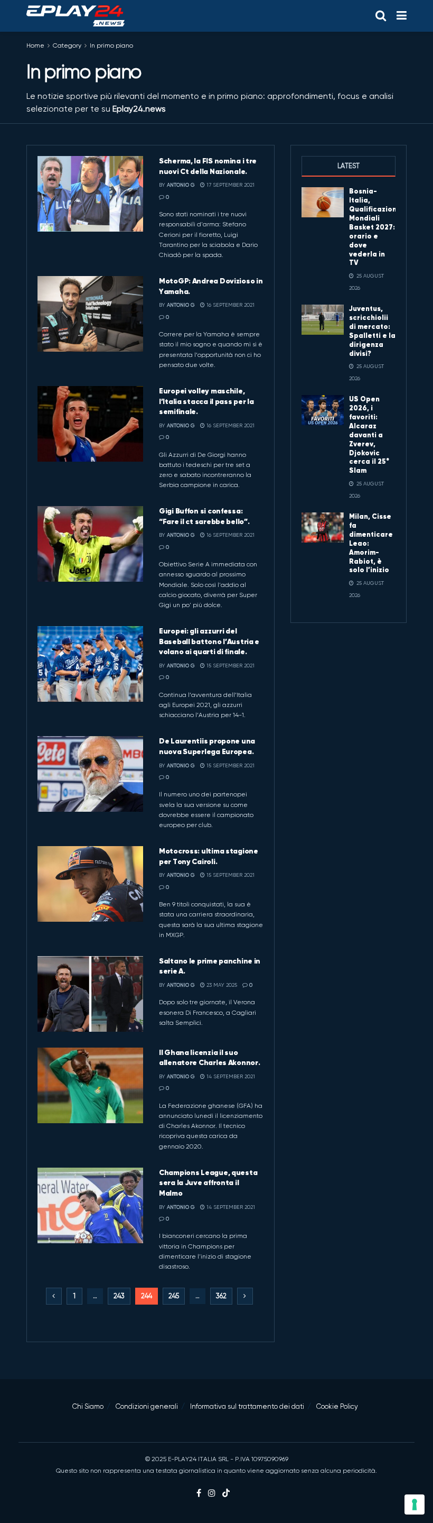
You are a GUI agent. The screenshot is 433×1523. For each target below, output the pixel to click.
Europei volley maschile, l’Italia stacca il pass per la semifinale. (206, 401)
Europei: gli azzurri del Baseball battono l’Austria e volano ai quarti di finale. (209, 641)
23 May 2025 (221, 985)
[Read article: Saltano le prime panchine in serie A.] (90, 994)
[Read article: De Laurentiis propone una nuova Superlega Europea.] (90, 774)
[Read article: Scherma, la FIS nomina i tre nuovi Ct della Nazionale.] (90, 194)
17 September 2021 (230, 185)
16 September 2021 (230, 305)
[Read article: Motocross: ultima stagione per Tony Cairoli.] (90, 884)
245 (173, 1296)
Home (35, 45)
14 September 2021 (230, 1076)
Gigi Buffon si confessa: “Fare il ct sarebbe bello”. (204, 516)
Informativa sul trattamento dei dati (247, 1406)
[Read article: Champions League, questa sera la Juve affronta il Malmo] (90, 1205)
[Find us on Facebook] (198, 1493)
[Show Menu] (402, 16)
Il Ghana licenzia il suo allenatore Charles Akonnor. (209, 1058)
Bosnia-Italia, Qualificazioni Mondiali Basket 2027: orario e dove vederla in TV (374, 227)
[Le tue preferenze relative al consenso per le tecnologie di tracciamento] (414, 1504)
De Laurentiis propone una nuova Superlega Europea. (207, 746)
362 (221, 1296)
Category (67, 45)
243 (119, 1296)
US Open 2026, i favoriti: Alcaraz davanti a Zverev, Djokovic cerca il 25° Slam (369, 434)
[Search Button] (380, 16)
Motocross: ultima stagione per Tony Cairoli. (208, 856)
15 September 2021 (230, 665)
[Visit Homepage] (75, 15)
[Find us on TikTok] (226, 1494)
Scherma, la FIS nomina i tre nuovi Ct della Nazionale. (208, 166)
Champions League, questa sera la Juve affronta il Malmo (208, 1183)
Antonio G (181, 185)
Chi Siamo (87, 1406)
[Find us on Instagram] (211, 1493)
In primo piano (111, 45)
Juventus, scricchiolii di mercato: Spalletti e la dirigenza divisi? (372, 330)
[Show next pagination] (245, 1296)
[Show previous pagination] (54, 1296)
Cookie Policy (337, 1406)
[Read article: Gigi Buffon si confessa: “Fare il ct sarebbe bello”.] (90, 544)
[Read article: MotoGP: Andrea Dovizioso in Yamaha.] (90, 314)
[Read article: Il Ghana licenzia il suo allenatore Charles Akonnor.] (90, 1085)
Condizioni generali (147, 1406)
